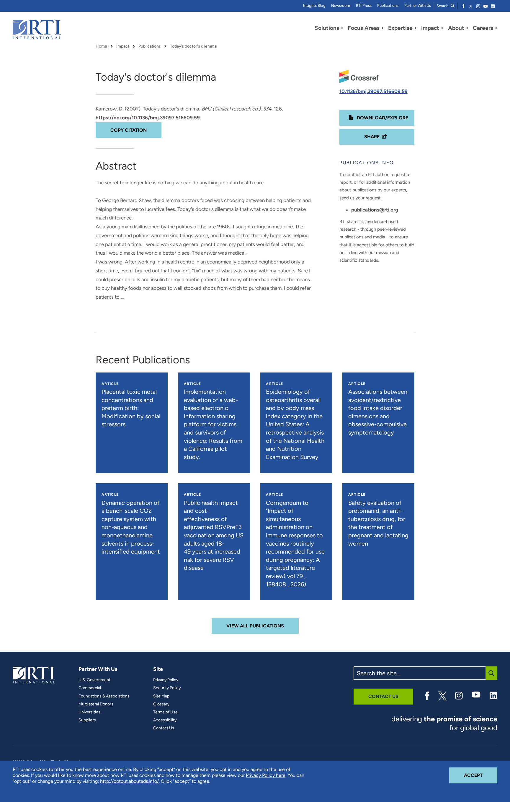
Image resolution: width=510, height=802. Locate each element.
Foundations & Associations (104, 696)
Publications (387, 5)
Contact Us (163, 728)
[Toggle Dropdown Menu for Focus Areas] (382, 28)
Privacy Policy (165, 680)
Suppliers (87, 720)
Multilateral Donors (96, 704)
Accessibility (164, 720)
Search (443, 6)
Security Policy (167, 688)
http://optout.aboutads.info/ (129, 781)
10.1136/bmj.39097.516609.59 (373, 91)
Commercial (90, 688)
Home (101, 46)
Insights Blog (314, 5)
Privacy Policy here (265, 775)
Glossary (161, 704)
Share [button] (372, 136)
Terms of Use (165, 712)
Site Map (161, 696)
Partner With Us (417, 5)
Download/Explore (382, 118)
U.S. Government (94, 680)
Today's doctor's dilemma (193, 46)
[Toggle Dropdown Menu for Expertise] (415, 28)
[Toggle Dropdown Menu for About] (467, 28)
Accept (480, 775)
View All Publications (255, 626)
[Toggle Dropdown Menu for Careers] (496, 28)
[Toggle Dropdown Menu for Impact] (442, 28)
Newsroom (340, 5)
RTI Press (364, 5)
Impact (122, 46)
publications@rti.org (374, 210)
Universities (89, 712)
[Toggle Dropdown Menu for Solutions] (342, 28)
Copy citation (128, 130)
